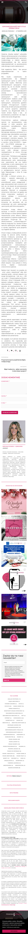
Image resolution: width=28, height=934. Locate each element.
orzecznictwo (10, 736)
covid (21, 703)
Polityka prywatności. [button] (13, 927)
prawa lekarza (14, 739)
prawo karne (21, 753)
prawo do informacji (14, 751)
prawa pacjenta (14, 744)
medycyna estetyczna (19, 722)
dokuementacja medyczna (14, 713)
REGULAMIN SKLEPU (14, 800)
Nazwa (4, 396)
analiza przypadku (14, 699)
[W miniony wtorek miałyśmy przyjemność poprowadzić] (14, 554)
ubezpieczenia (8, 765)
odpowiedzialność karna (14, 732)
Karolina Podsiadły (8, 31)
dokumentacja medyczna (11, 715)
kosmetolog (10, 720)
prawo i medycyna (8, 753)
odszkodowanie (9, 734)
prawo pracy (21, 755)
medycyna (6, 722)
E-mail (3, 402)
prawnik (22, 746)
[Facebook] (8, 351)
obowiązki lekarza (14, 725)
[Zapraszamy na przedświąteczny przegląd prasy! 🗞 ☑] (14, 528)
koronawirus (19, 718)
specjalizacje (9, 760)
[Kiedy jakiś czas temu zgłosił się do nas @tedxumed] (14, 606)
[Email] (16, 351)
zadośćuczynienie (14, 767)
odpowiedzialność (14, 727)
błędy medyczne (14, 701)
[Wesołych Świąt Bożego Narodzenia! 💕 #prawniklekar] (14, 502)
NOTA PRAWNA (14, 792)
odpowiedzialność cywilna (14, 729)
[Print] (20, 351)
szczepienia (20, 760)
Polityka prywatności (14, 785)
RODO (23, 758)
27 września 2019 (21, 31)
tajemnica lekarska (14, 763)
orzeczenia (21, 734)
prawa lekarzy (14, 741)
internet (8, 718)
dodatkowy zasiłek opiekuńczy (14, 710)
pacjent (20, 736)
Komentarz (5, 381)
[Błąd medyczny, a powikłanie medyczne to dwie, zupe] (14, 580)
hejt (23, 715)
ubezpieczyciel (20, 765)
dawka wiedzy (18, 706)
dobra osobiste (14, 708)
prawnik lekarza (14, 748)
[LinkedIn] (12, 351)
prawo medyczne (9, 755)
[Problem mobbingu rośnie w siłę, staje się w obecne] (14, 633)
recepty (6, 758)
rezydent (15, 758)
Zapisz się (6, 680)
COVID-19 (8, 706)
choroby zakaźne (11, 703)
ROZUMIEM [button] (14, 931)
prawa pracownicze (10, 746)
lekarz (19, 720)
